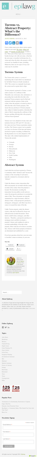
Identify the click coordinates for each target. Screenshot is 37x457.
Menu (18, 14)
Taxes (3, 374)
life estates (19, 49)
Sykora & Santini (20, 262)
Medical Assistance (6, 363)
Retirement (4, 372)
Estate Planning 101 (7, 348)
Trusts (3, 376)
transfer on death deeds (17, 51)
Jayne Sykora (10, 38)
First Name (6, 432)
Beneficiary (5, 339)
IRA (3, 359)
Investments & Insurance (8, 356)
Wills (3, 380)
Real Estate (5, 369)
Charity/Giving (6, 344)
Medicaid (4, 361)
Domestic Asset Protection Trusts (10, 406)
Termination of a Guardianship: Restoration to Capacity (16, 401)
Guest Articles (5, 350)
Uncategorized (5, 378)
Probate (4, 367)
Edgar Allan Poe (6, 404)
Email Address (7, 424)
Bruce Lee (4, 412)
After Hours (5, 337)
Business (4, 341)
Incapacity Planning (7, 354)
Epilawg (23, 454)
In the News (5, 352)
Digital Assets (5, 346)
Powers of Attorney (7, 365)
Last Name (6, 439)
